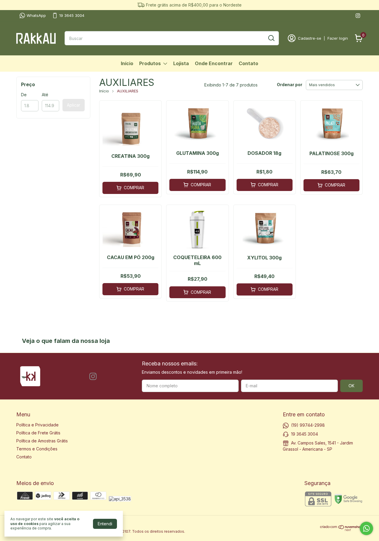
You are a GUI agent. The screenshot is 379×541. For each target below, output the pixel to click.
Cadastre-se (309, 38)
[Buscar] (271, 38)
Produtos (150, 63)
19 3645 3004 (71, 15)
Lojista (181, 63)
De (24, 94)
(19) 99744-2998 (308, 425)
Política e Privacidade (37, 424)
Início (127, 63)
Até (45, 94)
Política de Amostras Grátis (42, 440)
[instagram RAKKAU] (358, 15)
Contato (248, 63)
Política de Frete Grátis (38, 432)
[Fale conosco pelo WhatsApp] (366, 528)
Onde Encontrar (214, 63)
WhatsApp (36, 15)
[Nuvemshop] (341, 529)
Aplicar (73, 104)
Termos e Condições (36, 448)
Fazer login (337, 38)
